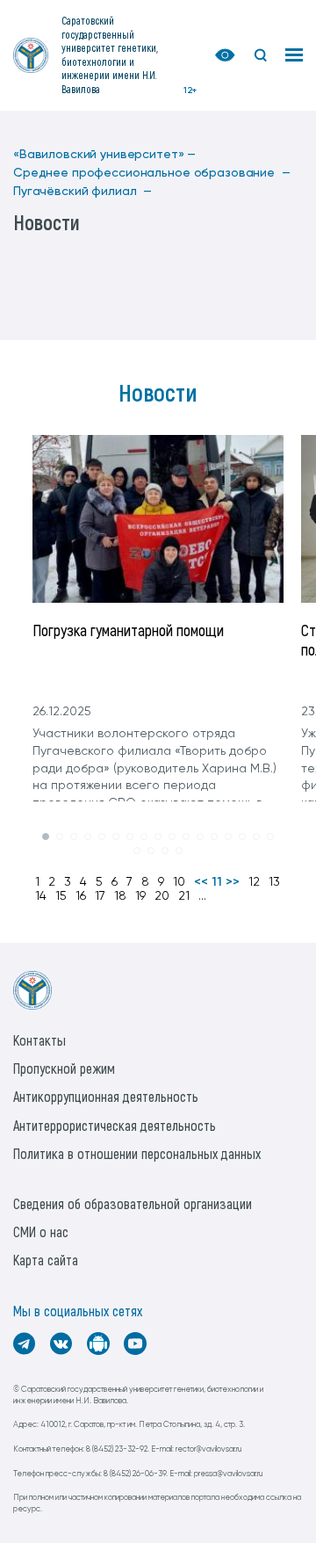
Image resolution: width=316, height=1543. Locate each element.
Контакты (39, 1040)
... (202, 896)
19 (140, 896)
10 (179, 882)
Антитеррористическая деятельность (114, 1125)
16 (80, 896)
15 (61, 896)
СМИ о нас (40, 1231)
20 (161, 896)
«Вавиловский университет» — (104, 155)
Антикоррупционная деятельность (105, 1096)
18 (120, 896)
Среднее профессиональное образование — (152, 173)
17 (100, 896)
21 (184, 896)
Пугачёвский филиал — (82, 191)
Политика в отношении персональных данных (137, 1153)
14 (41, 896)
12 (254, 882)
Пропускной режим (64, 1068)
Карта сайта (45, 1259)
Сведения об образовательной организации (132, 1203)
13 (274, 882)
